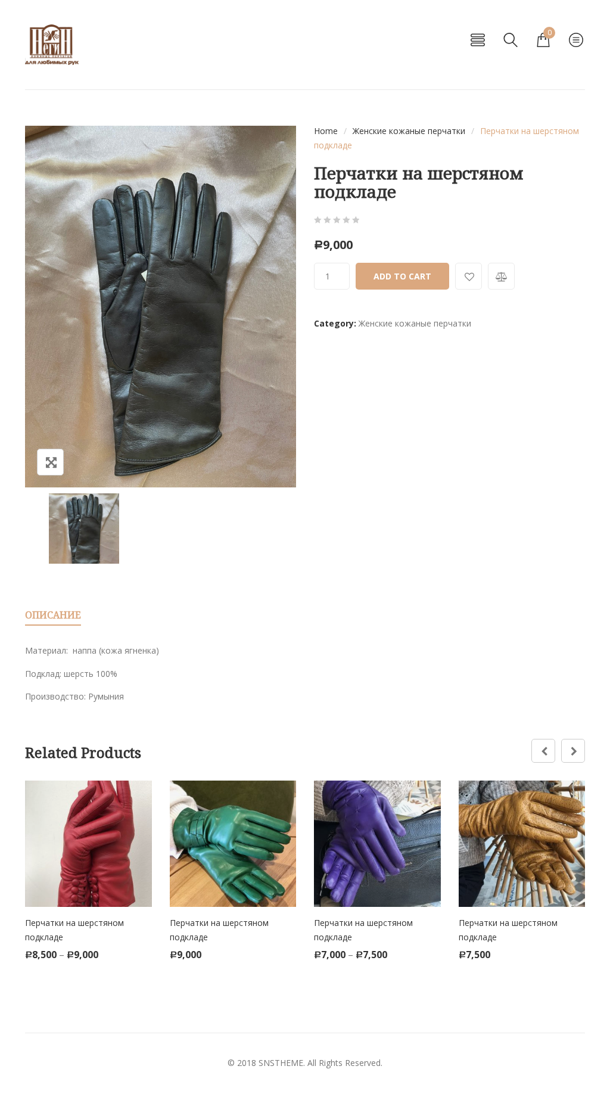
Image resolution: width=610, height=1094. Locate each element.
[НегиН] (52, 44)
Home (326, 130)
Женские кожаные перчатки (409, 130)
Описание (53, 614)
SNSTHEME (281, 1062)
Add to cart (402, 276)
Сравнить (501, 276)
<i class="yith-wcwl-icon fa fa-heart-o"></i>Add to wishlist (468, 276)
